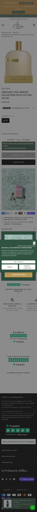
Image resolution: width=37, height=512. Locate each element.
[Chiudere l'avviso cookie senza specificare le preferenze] (34, 243)
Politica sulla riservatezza (26, 246)
